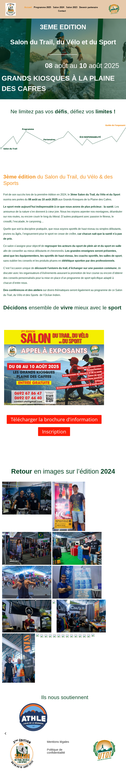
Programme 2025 (42, 7)
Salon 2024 (58, 7)
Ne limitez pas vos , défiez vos (63, 111)
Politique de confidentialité (56, 751)
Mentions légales (58, 741)
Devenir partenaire (88, 7)
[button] (33, 733)
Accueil (28, 7)
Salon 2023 (71, 7)
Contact (62, 11)
